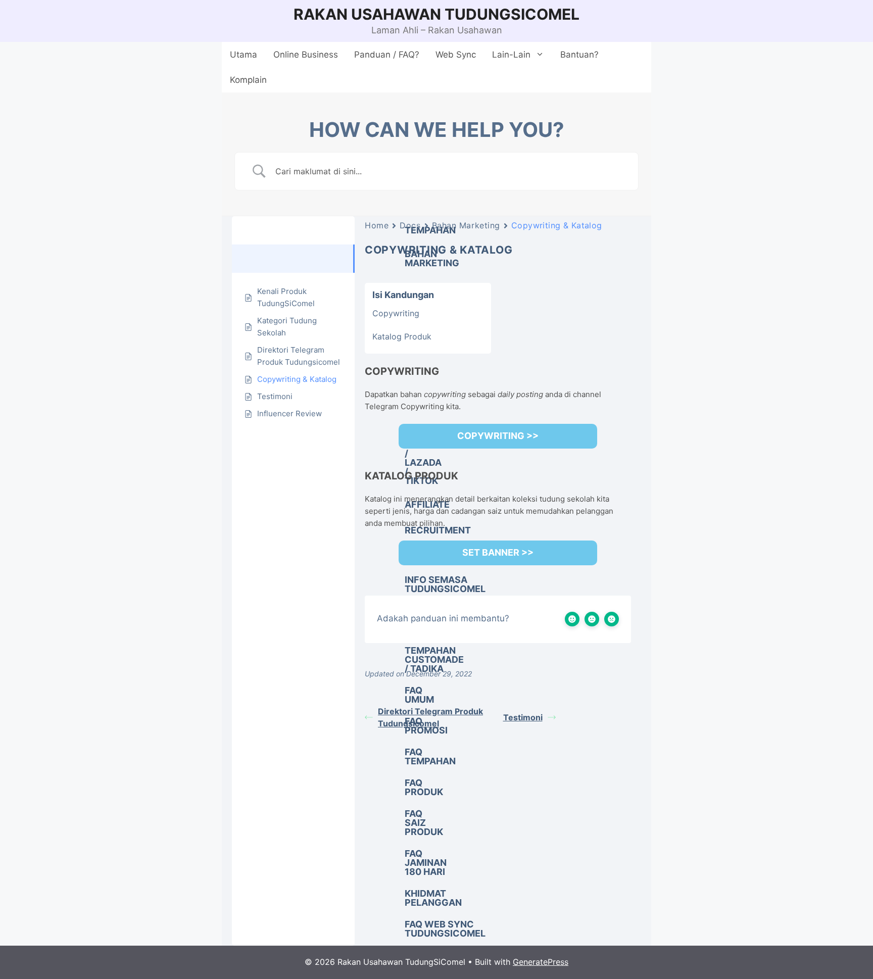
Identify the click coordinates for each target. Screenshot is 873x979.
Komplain (248, 80)
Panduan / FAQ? (386, 55)
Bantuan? (579, 55)
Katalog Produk (401, 336)
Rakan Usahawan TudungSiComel (436, 14)
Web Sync (455, 55)
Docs (410, 225)
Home (377, 225)
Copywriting (395, 313)
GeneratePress (540, 962)
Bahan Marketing (466, 225)
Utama (243, 55)
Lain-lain (511, 55)
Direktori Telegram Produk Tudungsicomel (430, 717)
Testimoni (523, 717)
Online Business (305, 55)
